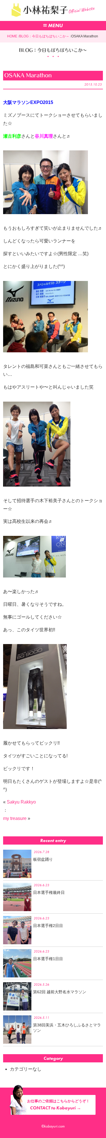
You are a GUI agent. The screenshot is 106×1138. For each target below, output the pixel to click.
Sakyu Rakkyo (21, 802)
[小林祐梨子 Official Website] (53, 18)
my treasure (15, 818)
